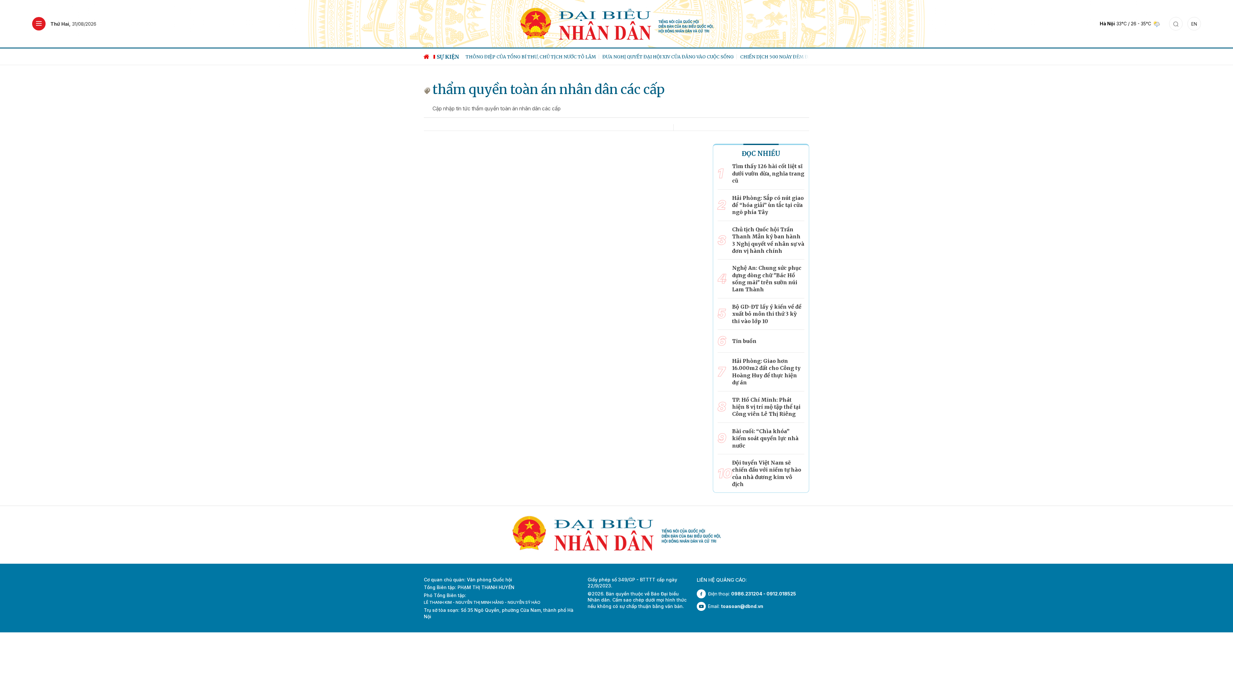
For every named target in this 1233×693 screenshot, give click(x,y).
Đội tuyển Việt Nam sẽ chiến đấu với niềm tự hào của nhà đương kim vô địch (766, 473)
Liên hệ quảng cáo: (722, 580)
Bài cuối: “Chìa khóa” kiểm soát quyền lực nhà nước (765, 438)
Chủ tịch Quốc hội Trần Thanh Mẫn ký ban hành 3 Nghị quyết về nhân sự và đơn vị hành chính (768, 240)
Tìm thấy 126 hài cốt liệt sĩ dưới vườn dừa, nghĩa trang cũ (768, 173)
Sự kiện (448, 57)
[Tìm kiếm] (1176, 23)
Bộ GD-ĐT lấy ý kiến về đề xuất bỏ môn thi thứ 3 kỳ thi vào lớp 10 (766, 314)
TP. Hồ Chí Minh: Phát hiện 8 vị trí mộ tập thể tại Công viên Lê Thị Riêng (766, 407)
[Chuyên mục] (39, 23)
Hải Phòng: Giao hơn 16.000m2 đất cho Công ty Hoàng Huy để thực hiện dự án (766, 372)
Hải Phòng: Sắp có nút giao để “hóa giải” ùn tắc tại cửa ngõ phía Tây (768, 205)
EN (1194, 24)
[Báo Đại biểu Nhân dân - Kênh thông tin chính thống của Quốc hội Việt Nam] (617, 23)
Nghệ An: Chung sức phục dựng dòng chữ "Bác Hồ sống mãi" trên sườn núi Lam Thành (766, 279)
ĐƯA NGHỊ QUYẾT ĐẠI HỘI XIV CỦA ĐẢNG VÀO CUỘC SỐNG (664, 57)
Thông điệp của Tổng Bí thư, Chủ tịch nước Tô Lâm (527, 57)
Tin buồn (744, 341)
